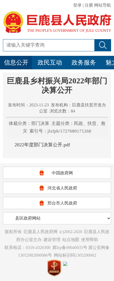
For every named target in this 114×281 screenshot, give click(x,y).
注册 (89, 5)
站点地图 (70, 239)
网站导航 (102, 5)
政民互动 (50, 62)
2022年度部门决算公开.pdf (42, 144)
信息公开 (16, 62)
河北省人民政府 (62, 188)
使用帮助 (89, 239)
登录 (77, 5)
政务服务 (84, 62)
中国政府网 (62, 173)
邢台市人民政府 (62, 203)
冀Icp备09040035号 (69, 247)
